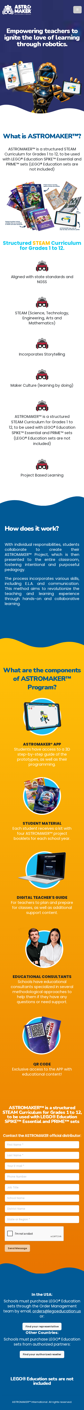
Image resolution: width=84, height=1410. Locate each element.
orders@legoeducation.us (56, 1311)
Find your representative (42, 1326)
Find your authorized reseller (42, 1354)
